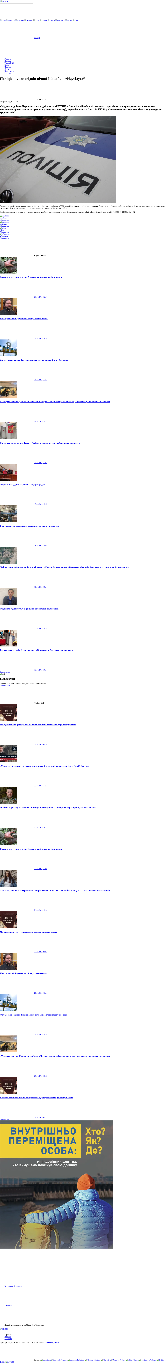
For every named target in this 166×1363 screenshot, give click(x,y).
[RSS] (75, 20)
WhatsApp (152, 1360)
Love (49, 1360)
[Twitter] (69, 20)
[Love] (3, 20)
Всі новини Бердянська (13, 1286)
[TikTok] (51, 20)
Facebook (64, 1360)
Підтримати (9, 71)
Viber (108, 1360)
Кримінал (8, 1305)
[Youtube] (44, 20)
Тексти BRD (9, 63)
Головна (8, 59)
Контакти (8, 1339)
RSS (12, 1362)
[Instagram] (20, 20)
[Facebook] (10, 20)
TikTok (136, 1360)
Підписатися (5, 686)
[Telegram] (29, 20)
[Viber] (36, 20)
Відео (7, 65)
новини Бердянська (52, 1342)
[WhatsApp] (60, 20)
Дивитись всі (5, 672)
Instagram (81, 1360)
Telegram (97, 1360)
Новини (8, 61)
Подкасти (8, 67)
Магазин (8, 73)
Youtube (122, 1360)
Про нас (8, 1337)
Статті (7, 69)
